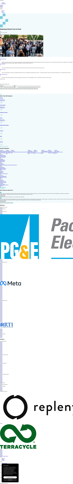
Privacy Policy (10, 474)
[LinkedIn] (0, 478)
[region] (10, 473)
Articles (3, 459)
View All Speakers (3, 187)
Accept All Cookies (10, 477)
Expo (2, 11)
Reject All (10, 479)
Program (3, 10)
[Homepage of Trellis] (1, 455)
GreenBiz (3, 2)
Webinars (3, 460)
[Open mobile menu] (1, 8)
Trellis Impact (4, 3)
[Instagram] (1, 478)
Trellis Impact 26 (4, 463)
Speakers (3, 12)
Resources (3, 458)
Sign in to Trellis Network (4, 456)
